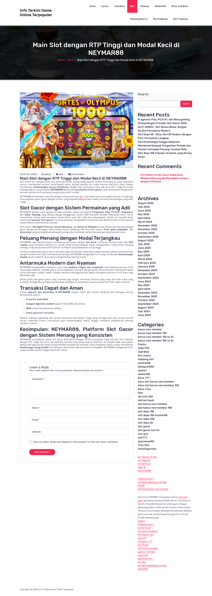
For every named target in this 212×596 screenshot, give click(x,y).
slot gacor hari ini (148, 430)
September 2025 (148, 236)
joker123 (142, 538)
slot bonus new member (152, 404)
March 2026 (145, 221)
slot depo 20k (146, 418)
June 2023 (144, 315)
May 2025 (143, 251)
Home (92, 6)
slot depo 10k (146, 411)
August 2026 (146, 203)
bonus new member (150, 329)
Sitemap (144, 6)
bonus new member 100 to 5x (156, 340)
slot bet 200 (145, 396)
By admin (46, 174)
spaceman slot (145, 558)
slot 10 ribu (143, 545)
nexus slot (143, 555)
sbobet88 (144, 374)
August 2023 (146, 307)
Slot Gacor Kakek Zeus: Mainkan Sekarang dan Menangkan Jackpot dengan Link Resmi (164, 178)
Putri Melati (147, 175)
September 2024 (148, 277)
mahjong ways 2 (146, 479)
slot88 (141, 485)
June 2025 (144, 247)
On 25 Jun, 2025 (28, 174)
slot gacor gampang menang (152, 482)
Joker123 (143, 348)
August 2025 (146, 240)
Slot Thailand (180, 19)
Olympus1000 (146, 366)
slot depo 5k (145, 422)
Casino (105, 6)
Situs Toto (144, 389)
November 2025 (147, 229)
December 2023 (147, 292)
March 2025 (145, 259)
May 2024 (144, 285)
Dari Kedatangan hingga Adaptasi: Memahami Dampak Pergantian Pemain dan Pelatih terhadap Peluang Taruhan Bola (164, 145)
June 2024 (144, 281)
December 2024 (147, 270)
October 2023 (146, 300)
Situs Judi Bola (179, 6)
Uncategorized (147, 448)
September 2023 (148, 303)
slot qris (143, 433)
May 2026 (144, 214)
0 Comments (77, 174)
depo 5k (142, 467)
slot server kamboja (148, 548)
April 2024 (144, 289)
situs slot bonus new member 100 (158, 385)
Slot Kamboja (160, 19)
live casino (144, 355)
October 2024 (146, 274)
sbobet (142, 370)
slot (81, 196)
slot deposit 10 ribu (147, 457)
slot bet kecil (146, 400)
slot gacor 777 (145, 541)
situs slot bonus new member (156, 381)
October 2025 (146, 233)
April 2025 (144, 255)
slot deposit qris (146, 534)
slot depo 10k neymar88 (152, 415)
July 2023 (144, 311)
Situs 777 (144, 377)
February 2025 (147, 262)
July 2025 (144, 244)
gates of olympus (147, 552)
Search (143, 94)
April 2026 (144, 218)
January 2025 (146, 266)
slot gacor (144, 426)
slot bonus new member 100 (155, 407)
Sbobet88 (160, 6)
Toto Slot (143, 445)
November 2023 (147, 296)
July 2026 (144, 206)
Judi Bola (119, 6)
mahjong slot (146, 359)
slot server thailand (147, 531)
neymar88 (144, 363)
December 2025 (147, 225)
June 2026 (144, 210)
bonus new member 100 (152, 333)
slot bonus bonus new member (153, 489)
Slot (132, 6)
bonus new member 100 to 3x (156, 336)
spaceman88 (146, 441)
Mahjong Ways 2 (138, 19)
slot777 (142, 437)
